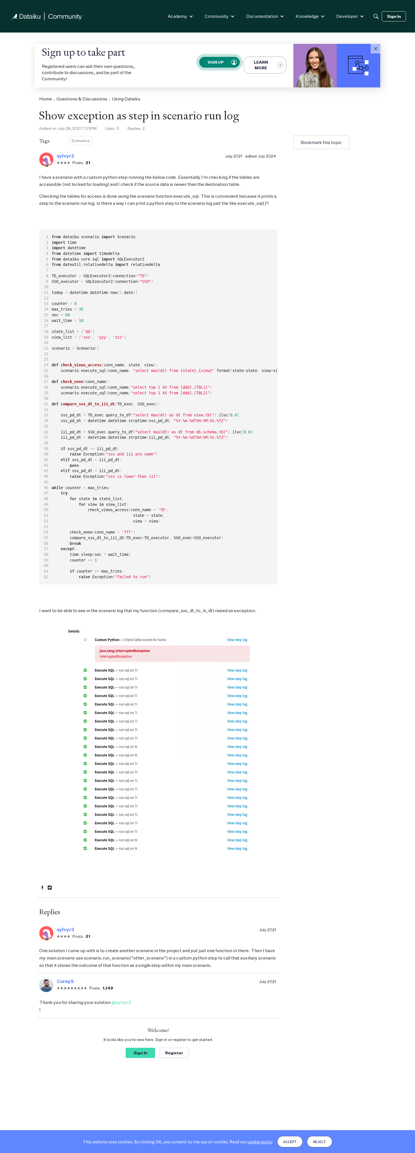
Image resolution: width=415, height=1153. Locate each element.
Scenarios (80, 140)
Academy (177, 16)
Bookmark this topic (321, 142)
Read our (251, 1142)
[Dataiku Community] (46, 16)
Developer (347, 16)
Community (217, 16)
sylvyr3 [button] (65, 156)
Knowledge (307, 16)
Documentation (262, 16)
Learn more (261, 65)
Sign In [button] (140, 1052)
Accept (290, 1141)
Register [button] (174, 1052)
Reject (319, 1141)
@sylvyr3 (121, 1002)
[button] (375, 48)
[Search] (376, 16)
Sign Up (215, 62)
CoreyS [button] (65, 981)
